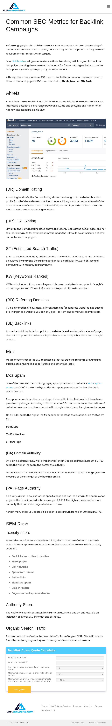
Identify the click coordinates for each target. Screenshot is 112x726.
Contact (98, 706)
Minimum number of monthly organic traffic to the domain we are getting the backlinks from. (30, 680)
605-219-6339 (48, 710)
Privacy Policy (77, 723)
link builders (19, 61)
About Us (87, 706)
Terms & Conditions (97, 723)
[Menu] (108, 6)
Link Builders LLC (21, 723)
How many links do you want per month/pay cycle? (29, 668)
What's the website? (17, 662)
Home (44, 706)
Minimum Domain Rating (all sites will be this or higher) (30, 674)
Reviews (77, 706)
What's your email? (17, 657)
